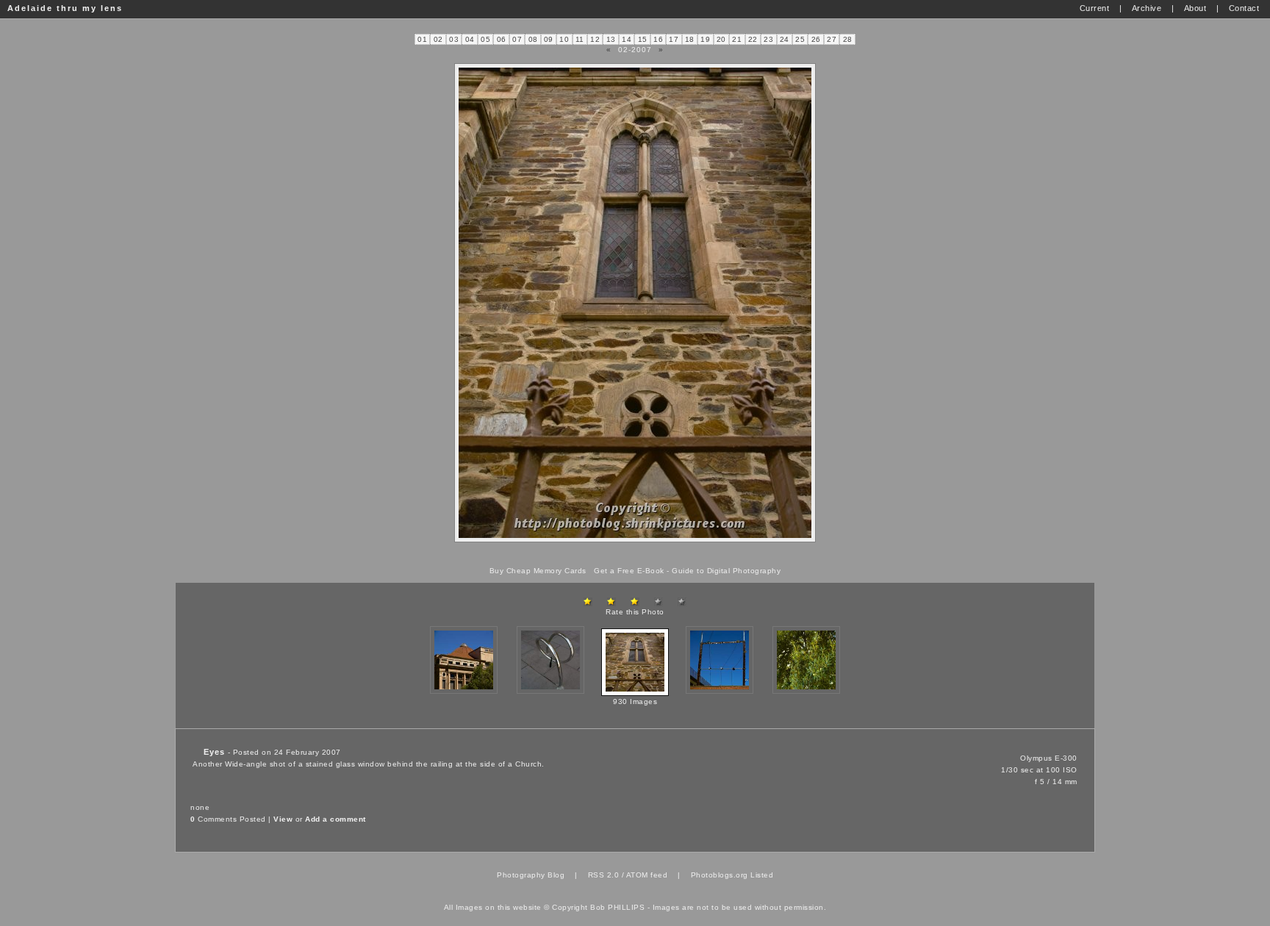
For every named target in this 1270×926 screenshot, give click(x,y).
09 (548, 39)
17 (673, 39)
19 (705, 39)
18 (690, 39)
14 (626, 39)
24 (784, 39)
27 (831, 39)
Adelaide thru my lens (65, 8)
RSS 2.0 (604, 875)
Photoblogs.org (719, 875)
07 (517, 39)
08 (533, 39)
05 (485, 39)
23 (768, 39)
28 (848, 39)
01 (422, 39)
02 (438, 39)
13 (611, 39)
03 (454, 39)
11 (579, 39)
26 (816, 39)
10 (564, 39)
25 (800, 39)
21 (737, 39)
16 (658, 39)
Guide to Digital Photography (726, 571)
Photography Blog (530, 875)
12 (595, 39)
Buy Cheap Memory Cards (537, 571)
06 (501, 39)
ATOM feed (647, 875)
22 (753, 39)
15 (642, 39)
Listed (761, 875)
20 (721, 39)
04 (470, 39)
